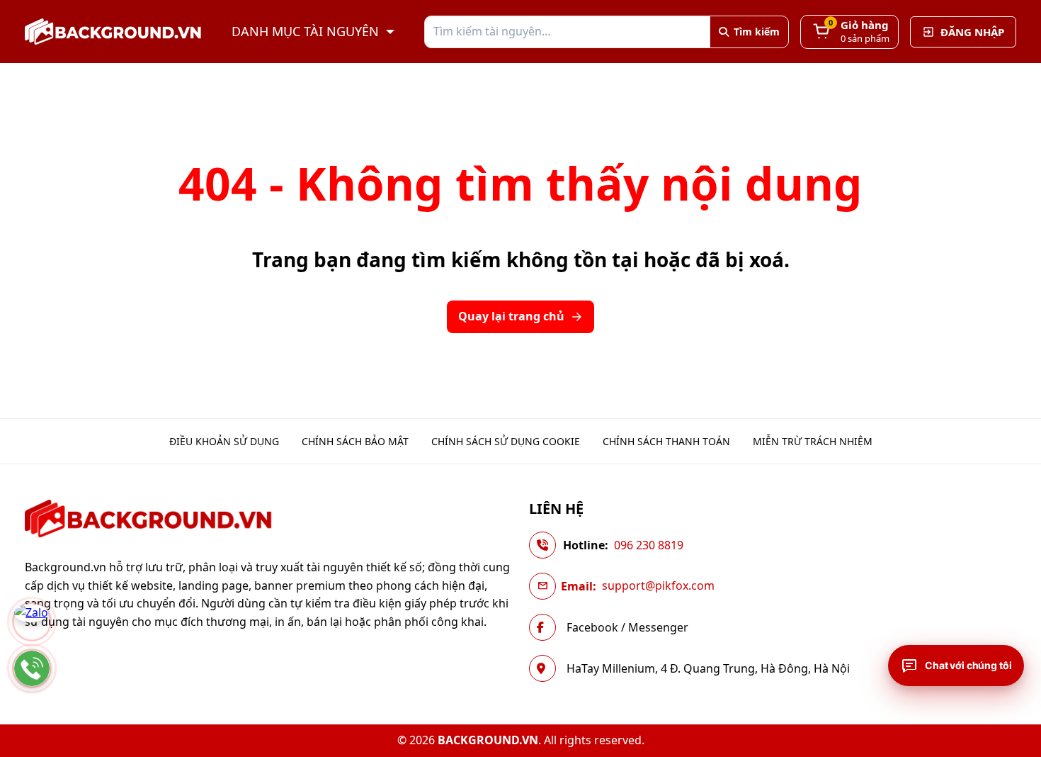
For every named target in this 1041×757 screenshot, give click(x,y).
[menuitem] (224, 441)
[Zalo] (32, 621)
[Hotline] (32, 668)
